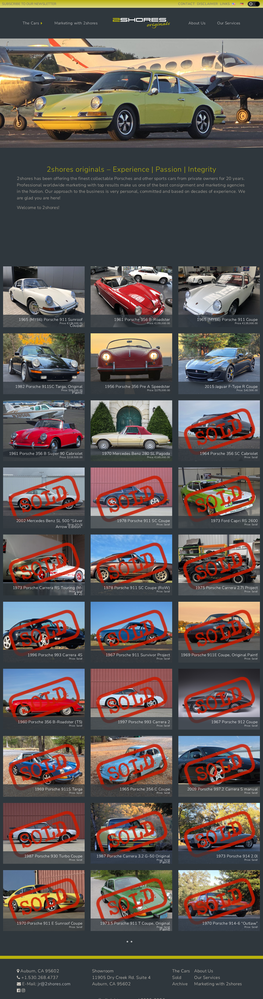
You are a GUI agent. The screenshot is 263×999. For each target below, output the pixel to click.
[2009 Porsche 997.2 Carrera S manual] (219, 766)
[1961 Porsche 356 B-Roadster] (131, 296)
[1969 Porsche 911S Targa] (44, 766)
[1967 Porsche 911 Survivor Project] (131, 632)
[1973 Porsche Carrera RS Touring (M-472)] (44, 565)
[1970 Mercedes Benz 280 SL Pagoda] (131, 430)
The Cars (31, 23)
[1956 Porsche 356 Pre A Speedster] (131, 363)
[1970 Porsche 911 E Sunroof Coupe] (44, 900)
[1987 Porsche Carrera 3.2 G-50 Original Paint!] (131, 833)
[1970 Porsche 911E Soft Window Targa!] (219, 967)
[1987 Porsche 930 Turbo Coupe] (44, 833)
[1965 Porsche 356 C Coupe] (131, 766)
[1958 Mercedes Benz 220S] (131, 967)
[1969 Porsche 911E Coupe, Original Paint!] (219, 632)
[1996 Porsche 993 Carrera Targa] (44, 967)
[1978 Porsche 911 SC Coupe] (131, 498)
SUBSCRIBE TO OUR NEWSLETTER (29, 4)
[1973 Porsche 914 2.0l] (219, 833)
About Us (197, 23)
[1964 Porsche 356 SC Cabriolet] (219, 430)
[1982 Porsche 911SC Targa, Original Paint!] (44, 363)
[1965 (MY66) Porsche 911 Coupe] (219, 296)
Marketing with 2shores (76, 23)
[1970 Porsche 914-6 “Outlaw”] (219, 900)
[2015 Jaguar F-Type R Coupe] (219, 363)
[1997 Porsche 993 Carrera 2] (131, 699)
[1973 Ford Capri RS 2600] (219, 498)
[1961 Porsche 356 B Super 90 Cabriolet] (44, 430)
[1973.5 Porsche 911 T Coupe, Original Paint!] (131, 900)
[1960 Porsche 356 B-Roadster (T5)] (44, 699)
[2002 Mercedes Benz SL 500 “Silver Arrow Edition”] (44, 498)
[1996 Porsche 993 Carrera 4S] (44, 632)
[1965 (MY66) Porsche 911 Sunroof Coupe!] (44, 296)
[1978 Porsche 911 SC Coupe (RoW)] (131, 565)
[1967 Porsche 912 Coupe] (219, 699)
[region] (131, 93)
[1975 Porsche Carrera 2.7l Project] (219, 565)
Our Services (228, 23)
